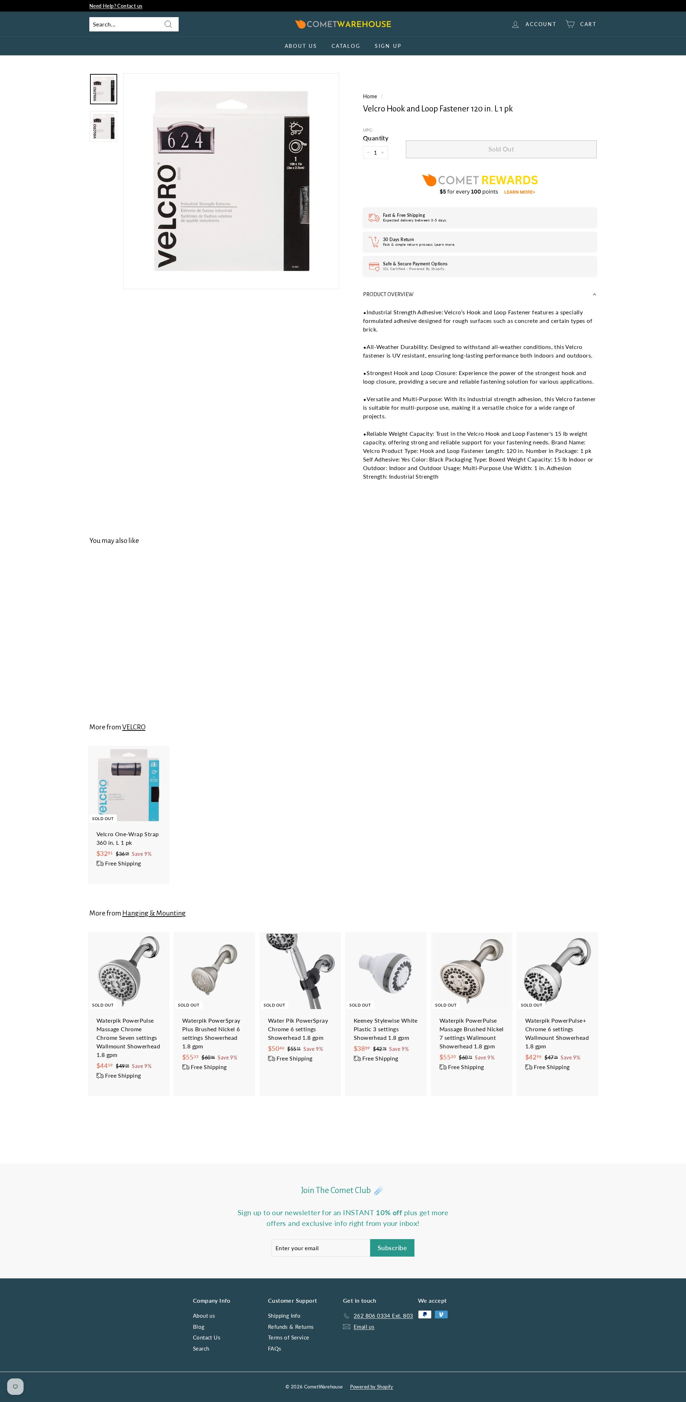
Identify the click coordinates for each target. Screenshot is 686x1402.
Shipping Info (284, 1315)
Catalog (346, 46)
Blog (199, 1326)
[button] (480, 294)
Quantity (375, 138)
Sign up (388, 46)
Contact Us (206, 1337)
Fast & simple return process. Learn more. (419, 244)
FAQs (275, 1348)
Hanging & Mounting (154, 913)
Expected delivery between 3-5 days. (415, 220)
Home (370, 96)
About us (301, 46)
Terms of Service (288, 1337)
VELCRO (133, 727)
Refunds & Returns (291, 1326)
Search (201, 1348)
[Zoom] (231, 181)
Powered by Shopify (371, 1386)
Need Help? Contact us (115, 6)
